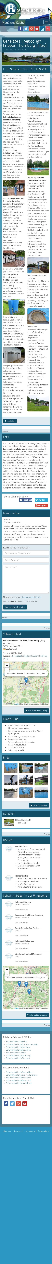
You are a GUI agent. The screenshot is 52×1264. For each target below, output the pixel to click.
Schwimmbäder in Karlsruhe (18, 1050)
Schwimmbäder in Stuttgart (18, 1058)
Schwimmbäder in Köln (16, 1052)
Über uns (7, 1131)
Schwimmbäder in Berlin (16, 1041)
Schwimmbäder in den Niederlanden (22, 1075)
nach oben (10, 421)
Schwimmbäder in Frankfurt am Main (22, 1044)
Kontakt (17, 1131)
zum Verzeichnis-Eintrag (37, 711)
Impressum (30, 1131)
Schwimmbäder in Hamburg (18, 1047)
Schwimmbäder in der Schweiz (19, 1083)
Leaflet (16, 704)
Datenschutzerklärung (31, 597)
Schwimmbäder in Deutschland (19, 1072)
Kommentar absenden (15, 607)
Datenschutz (43, 1131)
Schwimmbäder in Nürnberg (18, 1055)
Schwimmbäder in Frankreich (18, 1077)
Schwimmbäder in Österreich (18, 1080)
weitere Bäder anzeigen (37, 1015)
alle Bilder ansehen (39, 805)
